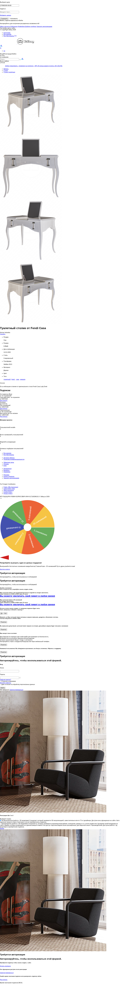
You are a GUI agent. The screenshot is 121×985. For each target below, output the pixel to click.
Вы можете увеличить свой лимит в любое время (27, 596)
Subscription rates (9, 488)
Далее (2, 828)
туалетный (7, 379)
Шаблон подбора (30, 26)
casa (17, 379)
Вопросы (6, 470)
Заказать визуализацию (44, 26)
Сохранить (4, 18)
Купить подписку (9, 476)
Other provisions (9, 490)
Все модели (7, 34)
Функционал (8, 468)
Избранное (14, 26)
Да (1, 613)
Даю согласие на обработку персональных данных (18, 684)
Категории (7, 33)
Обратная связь (9, 462)
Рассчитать (3, 400)
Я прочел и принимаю (8, 681)
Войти (3, 688)
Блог (5, 465)
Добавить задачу (5, 15)
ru (0, 48)
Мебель (6, 69)
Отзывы (6, 464)
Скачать (2, 334)
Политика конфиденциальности (14, 459)
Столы (6, 70)
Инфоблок (21, 26)
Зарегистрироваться (16, 689)
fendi (13, 379)
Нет (5, 613)
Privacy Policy (8, 493)
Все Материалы (10, 36)
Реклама (6, 475)
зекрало (22, 379)
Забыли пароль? (5, 679)
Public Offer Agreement (11, 487)
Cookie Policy (8, 492)
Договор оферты (9, 458)
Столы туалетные (9, 72)
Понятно (3, 622)
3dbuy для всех (5, 26)
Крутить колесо (5, 569)
